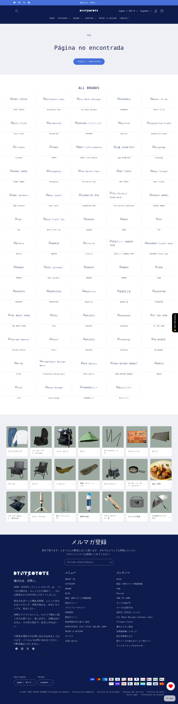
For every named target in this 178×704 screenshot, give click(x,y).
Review (120, 593)
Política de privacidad (108, 692)
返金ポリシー (71, 603)
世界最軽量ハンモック (126, 631)
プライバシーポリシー (75, 607)
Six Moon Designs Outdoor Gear (134, 617)
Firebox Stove (124, 622)
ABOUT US (70, 579)
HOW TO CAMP (123, 598)
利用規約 (69, 612)
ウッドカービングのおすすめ (129, 645)
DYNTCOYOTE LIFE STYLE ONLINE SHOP (86, 627)
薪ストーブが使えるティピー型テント (133, 641)
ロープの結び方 (123, 603)
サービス (69, 636)
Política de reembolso (83, 692)
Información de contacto (152, 695)
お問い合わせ (71, 641)
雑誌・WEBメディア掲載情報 (78, 598)
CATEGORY (70, 584)
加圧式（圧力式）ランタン (128, 612)
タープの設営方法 (124, 607)
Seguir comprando (89, 61)
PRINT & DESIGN (74, 631)
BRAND (68, 589)
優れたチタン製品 (124, 627)
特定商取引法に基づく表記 (77, 622)
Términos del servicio (133, 692)
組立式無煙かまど (124, 636)
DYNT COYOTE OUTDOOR (37, 692)
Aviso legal (132, 695)
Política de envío (155, 692)
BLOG (67, 593)
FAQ (118, 589)
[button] (17, 11)
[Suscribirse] (110, 562)
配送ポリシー (71, 617)
